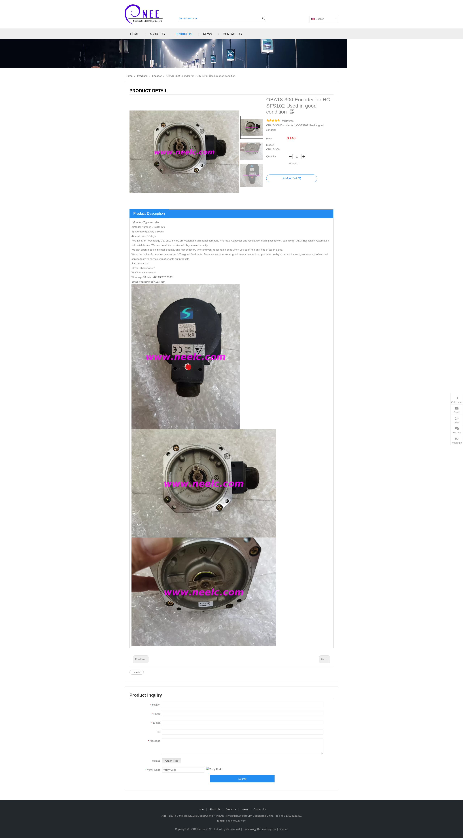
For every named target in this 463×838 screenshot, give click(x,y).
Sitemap (283, 829)
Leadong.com (269, 829)
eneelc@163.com (236, 820)
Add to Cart (290, 178)
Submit (242, 778)
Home (200, 809)
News (245, 809)
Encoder (136, 672)
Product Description (149, 213)
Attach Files (171, 760)
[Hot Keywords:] (263, 18)
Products (231, 809)
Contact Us (260, 809)
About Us (214, 809)
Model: (270, 144)
